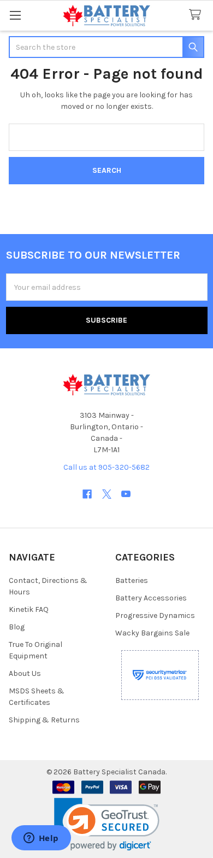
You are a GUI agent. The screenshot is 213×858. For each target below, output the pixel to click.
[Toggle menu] (15, 15)
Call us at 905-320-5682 (106, 467)
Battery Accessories (151, 598)
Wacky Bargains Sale (152, 633)
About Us (25, 673)
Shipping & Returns (44, 720)
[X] (106, 494)
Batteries (131, 580)
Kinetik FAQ (29, 609)
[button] (107, 824)
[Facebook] (87, 494)
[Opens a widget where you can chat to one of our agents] (41, 839)
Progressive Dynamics (155, 615)
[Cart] (197, 15)
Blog (17, 627)
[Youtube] (125, 494)
